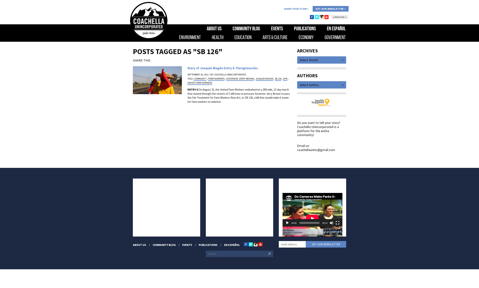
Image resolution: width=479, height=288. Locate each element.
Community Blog (246, 28)
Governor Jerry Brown (240, 78)
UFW (285, 78)
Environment (190, 37)
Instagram (321, 17)
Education (242, 37)
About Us (214, 28)
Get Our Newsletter (329, 8)
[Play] (287, 223)
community (200, 78)
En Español (336, 28)
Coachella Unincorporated (230, 74)
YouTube (326, 17)
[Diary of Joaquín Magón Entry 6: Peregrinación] (157, 80)
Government (335, 37)
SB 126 (278, 78)
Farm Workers (216, 78)
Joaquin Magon (264, 78)
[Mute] (331, 223)
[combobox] (321, 59)
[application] (312, 210)
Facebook (312, 17)
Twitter (317, 17)
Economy (306, 37)
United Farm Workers (199, 82)
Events (277, 28)
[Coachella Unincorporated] (148, 20)
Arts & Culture (275, 37)
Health (217, 37)
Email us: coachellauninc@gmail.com (316, 148)
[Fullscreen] (337, 223)
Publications (305, 28)
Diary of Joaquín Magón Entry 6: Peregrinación (222, 68)
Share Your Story (296, 8)
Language (339, 17)
